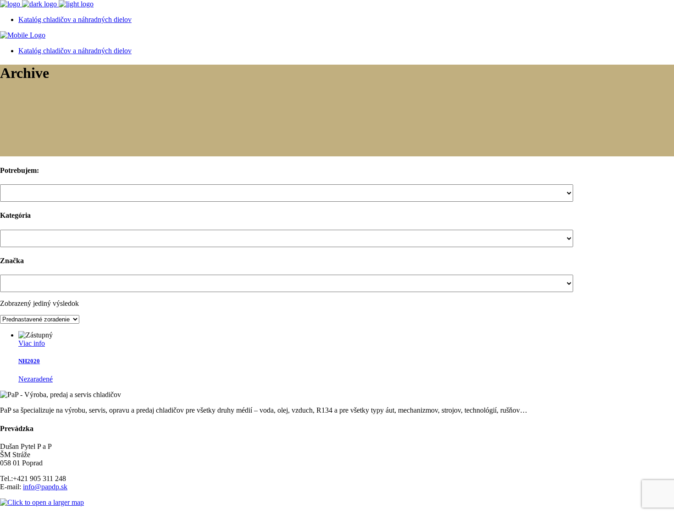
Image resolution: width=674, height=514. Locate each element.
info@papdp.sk (45, 487)
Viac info (31, 343)
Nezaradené (35, 379)
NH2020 (29, 361)
